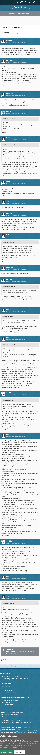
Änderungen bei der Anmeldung (18, 13)
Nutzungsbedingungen (32, 738)
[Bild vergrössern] (26, 570)
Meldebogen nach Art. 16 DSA (12, 720)
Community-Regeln (19, 739)
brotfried (9, 93)
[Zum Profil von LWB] (3, 236)
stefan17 (9, 181)
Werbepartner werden (10, 692)
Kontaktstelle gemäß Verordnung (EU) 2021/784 (18, 722)
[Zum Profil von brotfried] (3, 94)
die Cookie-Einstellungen (28, 743)
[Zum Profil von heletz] (3, 112)
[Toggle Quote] (4, 118)
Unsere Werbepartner (10, 690)
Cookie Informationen (10, 680)
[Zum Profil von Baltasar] (3, 41)
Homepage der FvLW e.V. (11, 700)
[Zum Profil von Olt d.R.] (3, 394)
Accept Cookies (7, 752)
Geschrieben (16, 42)
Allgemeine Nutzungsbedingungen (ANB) (16, 678)
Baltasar (6, 32)
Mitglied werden (8, 702)
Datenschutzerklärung (6, 739)
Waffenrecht (18, 34)
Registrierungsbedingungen (12, 676)
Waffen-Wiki (7, 683)
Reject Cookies (19, 752)
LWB (8, 235)
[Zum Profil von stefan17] (3, 182)
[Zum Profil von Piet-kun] (3, 61)
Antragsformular (8, 704)
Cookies (8, 741)
